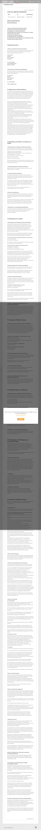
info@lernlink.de (13, 63)
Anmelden (38, 1)
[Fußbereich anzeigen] (36, 827)
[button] (32, 1)
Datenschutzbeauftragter (20, 29)
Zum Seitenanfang (29, 818)
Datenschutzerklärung (20, 415)
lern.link (11, 64)
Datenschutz (11, 827)
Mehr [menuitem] (17, 1)
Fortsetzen (20, 419)
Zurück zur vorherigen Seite (29, 10)
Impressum (5, 827)
